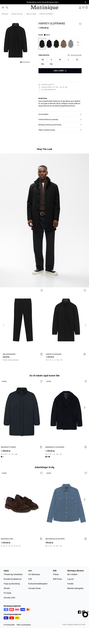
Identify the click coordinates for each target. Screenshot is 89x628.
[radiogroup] (60, 62)
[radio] (42, 60)
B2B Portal (57, 579)
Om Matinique (34, 574)
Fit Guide (7, 593)
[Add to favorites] (80, 24)
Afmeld (7, 588)
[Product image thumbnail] (20, 62)
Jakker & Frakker (31, 14)
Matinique (5, 14)
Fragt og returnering (12, 584)
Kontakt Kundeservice (12, 579)
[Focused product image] (15, 40)
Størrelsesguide (76, 55)
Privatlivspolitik (9, 625)
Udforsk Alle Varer (17, 14)
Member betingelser (75, 588)
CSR (30, 579)
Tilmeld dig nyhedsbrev (13, 574)
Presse (56, 574)
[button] (60, 114)
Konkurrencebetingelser (37, 584)
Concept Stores (34, 588)
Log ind (70, 579)
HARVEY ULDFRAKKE (46, 14)
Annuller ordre (9, 598)
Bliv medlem (72, 574)
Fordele (70, 584)
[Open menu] (2, 7)
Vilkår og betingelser (23, 625)
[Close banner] (85, 2)
